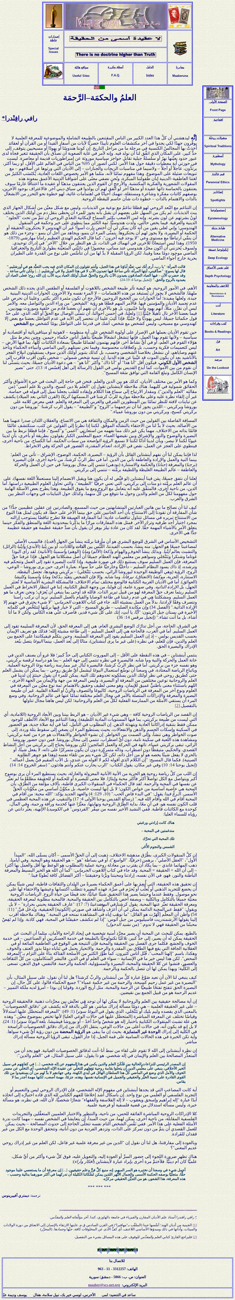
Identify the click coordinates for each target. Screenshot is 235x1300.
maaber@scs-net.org (104, 1285)
